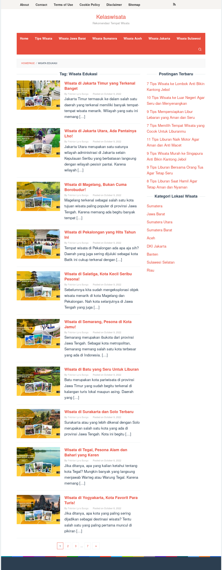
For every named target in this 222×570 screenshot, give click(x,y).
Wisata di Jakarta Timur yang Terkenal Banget (99, 85)
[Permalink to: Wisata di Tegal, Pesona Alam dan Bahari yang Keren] (38, 461)
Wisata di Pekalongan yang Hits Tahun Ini (100, 234)
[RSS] (174, 4)
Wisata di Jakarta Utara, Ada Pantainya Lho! (100, 133)
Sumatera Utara (159, 221)
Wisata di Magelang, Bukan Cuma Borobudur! (95, 187)
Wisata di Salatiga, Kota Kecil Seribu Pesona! (98, 276)
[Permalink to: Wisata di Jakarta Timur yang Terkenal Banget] (38, 94)
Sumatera (154, 205)
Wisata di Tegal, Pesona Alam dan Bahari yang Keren (95, 452)
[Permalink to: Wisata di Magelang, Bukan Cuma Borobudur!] (38, 195)
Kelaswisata (111, 16)
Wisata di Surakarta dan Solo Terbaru (99, 411)
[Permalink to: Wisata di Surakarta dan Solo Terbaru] (38, 423)
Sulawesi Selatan (161, 262)
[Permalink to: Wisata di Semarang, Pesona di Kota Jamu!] (38, 332)
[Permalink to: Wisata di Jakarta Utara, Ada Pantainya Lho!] (38, 142)
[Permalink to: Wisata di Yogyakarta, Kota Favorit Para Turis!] (38, 508)
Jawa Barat (156, 213)
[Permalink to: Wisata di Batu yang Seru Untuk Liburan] (38, 380)
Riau (150, 270)
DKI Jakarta (156, 246)
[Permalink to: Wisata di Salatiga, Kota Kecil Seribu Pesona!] (38, 285)
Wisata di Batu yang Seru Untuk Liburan (101, 369)
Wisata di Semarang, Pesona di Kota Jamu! (98, 324)
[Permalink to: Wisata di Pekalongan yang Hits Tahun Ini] (38, 243)
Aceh (151, 237)
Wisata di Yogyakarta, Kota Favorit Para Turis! (101, 500)
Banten (152, 254)
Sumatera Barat (159, 229)
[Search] (199, 49)
